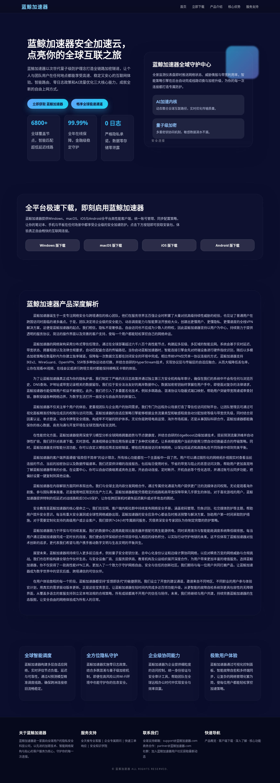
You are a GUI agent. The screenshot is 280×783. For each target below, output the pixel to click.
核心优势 (234, 7)
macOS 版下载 (111, 245)
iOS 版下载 (169, 245)
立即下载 (198, 7)
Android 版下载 (227, 245)
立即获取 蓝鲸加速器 (48, 104)
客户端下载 (226, 741)
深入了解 (242, 741)
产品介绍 (216, 7)
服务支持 (252, 7)
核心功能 (255, 741)
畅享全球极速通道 (89, 104)
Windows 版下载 (52, 245)
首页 (183, 7)
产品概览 (211, 741)
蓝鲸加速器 (123, 769)
